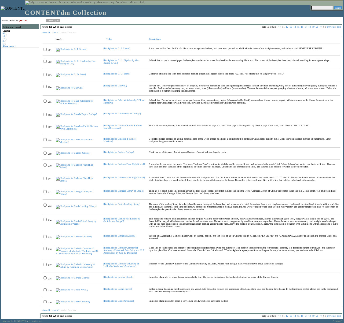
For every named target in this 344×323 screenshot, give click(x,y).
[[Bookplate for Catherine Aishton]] (73, 236)
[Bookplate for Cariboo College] (118, 152)
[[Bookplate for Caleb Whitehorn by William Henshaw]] (77, 103)
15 (298, 27)
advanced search (81, 2)
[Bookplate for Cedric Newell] (117, 289)
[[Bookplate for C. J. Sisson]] (71, 49)
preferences (101, 2)
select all (46, 32)
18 (309, 27)
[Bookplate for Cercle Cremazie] (118, 301)
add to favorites (68, 32)
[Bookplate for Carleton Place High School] (124, 164)
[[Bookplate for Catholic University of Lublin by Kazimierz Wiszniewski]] (77, 267)
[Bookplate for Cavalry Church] (118, 277)
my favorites (119, 2)
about (133, 2)
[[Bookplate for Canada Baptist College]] (76, 114)
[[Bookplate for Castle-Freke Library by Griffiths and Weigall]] (77, 224)
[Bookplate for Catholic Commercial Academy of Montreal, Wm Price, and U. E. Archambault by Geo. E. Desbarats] (124, 250)
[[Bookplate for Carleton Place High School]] (77, 167)
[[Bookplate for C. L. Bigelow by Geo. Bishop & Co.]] (77, 63)
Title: (109, 39)
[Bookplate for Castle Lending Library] (121, 204)
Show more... (9, 46)
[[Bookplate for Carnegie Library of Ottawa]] (77, 194)
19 (4, 36)
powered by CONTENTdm (16, 321)
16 (302, 27)
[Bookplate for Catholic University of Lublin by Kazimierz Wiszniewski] (121, 264)
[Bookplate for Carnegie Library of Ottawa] (123, 190)
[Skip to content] (37, 2)
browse (63, 2)
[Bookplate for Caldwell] (115, 85)
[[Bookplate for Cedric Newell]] (72, 289)
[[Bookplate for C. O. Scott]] (71, 74)
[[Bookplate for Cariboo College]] (73, 153)
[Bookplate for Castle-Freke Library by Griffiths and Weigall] (121, 220)
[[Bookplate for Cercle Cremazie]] (73, 301)
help (143, 2)
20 (317, 27)
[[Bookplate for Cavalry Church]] (72, 277)
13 (291, 27)
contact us (36, 321)
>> (321, 27)
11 (4, 38)
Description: (155, 39)
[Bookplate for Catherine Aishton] (119, 235)
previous (331, 27)
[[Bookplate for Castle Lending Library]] (76, 206)
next (339, 27)
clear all (55, 32)
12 (287, 27)
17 (306, 27)
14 (294, 27)
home (53, 2)
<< (279, 27)
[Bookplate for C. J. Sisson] (116, 48)
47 (4, 33)
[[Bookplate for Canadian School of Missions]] (77, 142)
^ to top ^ (337, 321)
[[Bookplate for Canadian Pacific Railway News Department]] (77, 128)
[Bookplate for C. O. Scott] (116, 73)
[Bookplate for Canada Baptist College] (122, 113)
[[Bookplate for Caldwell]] (69, 87)
